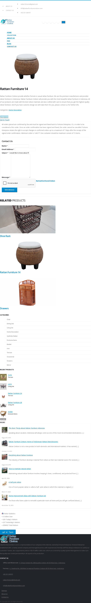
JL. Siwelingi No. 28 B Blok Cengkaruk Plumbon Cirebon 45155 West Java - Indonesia (37, 568)
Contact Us (10, 10)
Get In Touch (4, 120)
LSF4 (10, 384)
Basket (9, 344)
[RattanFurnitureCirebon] (27, 233)
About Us (9, 6)
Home (9, 32)
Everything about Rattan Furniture (21, 455)
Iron (8, 348)
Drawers (4, 308)
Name (4, 146)
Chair (8, 319)
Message (5, 177)
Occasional (10, 357)
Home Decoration (15, 110)
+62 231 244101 (26, 13)
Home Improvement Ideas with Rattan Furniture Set (27, 496)
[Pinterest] (54, 21)
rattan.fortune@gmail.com (29, 4)
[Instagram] (47, 21)
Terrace (9, 353)
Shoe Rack (5, 236)
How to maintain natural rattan (20, 469)
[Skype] (50, 21)
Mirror (9, 365)
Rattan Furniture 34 (15, 393)
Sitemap (4, 591)
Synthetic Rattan (12, 336)
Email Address (7, 149)
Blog (9, 44)
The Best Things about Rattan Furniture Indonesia (27, 428)
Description (4, 117)
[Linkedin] (58, 21)
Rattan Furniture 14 (10, 272)
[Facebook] (43, 21)
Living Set (10, 328)
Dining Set (10, 324)
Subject (4, 153)
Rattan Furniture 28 (15, 402)
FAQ (8, 41)
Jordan (10, 412)
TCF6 (10, 375)
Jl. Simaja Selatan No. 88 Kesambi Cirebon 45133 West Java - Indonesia (42, 563)
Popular (3, 419)
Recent (2, 422)
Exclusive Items (12, 340)
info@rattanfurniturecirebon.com (32, 8)
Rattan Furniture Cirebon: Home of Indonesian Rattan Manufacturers (33, 442)
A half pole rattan (15, 482)
